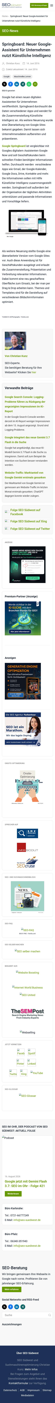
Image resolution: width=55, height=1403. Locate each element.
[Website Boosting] (27, 972)
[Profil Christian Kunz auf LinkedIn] (33, 1062)
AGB (22, 1390)
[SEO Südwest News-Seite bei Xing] (25, 1072)
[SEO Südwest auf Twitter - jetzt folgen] (14, 1072)
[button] (51, 5)
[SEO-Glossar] (27, 1095)
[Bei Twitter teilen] (4, 84)
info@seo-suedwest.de (27, 1220)
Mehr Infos (31, 1369)
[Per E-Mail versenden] (35, 84)
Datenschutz (10, 1390)
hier (34, 372)
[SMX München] (27, 833)
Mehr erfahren (12, 1289)
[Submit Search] (50, 1315)
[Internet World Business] (27, 987)
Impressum (34, 1390)
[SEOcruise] (27, 861)
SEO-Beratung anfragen (39, 5)
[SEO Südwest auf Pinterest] (22, 1062)
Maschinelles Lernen (22, 76)
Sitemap (47, 1390)
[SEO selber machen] (27, 951)
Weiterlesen (13, 1193)
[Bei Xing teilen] (22, 84)
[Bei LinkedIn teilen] (16, 84)
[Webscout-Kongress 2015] (27, 847)
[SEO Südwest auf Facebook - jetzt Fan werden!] (22, 1052)
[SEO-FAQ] (27, 930)
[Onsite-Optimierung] (27, 786)
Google (6, 76)
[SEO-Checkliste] (27, 564)
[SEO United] (27, 995)
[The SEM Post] (27, 1013)
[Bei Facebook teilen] (10, 84)
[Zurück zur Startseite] (12, 5)
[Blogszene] (27, 897)
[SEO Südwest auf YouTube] (38, 1072)
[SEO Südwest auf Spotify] (33, 1052)
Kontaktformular (18, 1383)
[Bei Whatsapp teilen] (29, 84)
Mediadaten (27, 1395)
